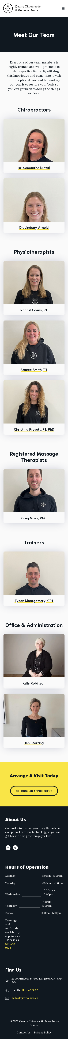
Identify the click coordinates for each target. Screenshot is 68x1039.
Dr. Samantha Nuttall (34, 167)
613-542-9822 (29, 990)
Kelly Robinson (34, 683)
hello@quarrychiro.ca (25, 998)
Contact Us (24, 1032)
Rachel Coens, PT (34, 309)
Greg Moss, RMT (34, 518)
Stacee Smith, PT (34, 369)
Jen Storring (34, 742)
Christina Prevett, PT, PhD (34, 429)
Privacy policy (42, 1032)
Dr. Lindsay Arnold (34, 227)
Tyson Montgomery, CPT (34, 600)
